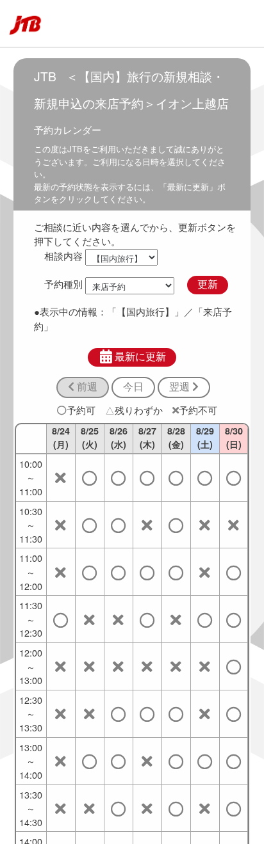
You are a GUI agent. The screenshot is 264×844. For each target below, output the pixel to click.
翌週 (180, 386)
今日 (133, 386)
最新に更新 (140, 356)
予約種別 (63, 284)
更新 (207, 284)
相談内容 (63, 255)
